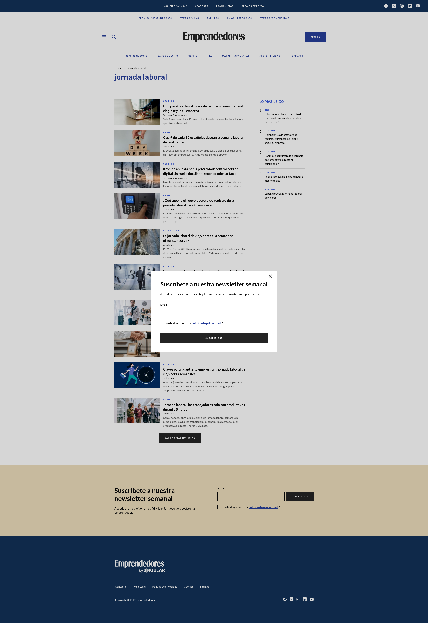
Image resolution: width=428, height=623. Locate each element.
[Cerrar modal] (270, 276)
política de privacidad (206, 323)
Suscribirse (214, 338)
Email (164, 304)
